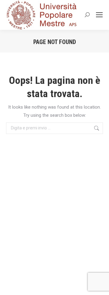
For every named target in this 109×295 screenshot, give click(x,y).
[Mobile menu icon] (99, 14)
